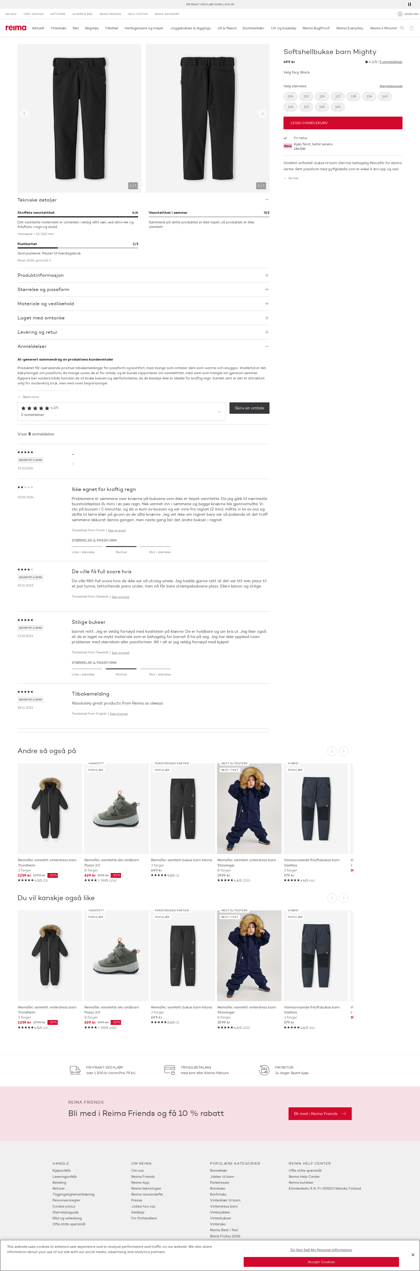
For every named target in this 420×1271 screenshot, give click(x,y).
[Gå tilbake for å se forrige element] (24, 113)
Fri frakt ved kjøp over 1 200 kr (210, 4)
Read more (31, 397)
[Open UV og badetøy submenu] (297, 28)
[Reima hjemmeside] (16, 28)
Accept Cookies (321, 1262)
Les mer (300, 148)
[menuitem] (91, 1170)
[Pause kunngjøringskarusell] (409, 4)
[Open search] (402, 28)
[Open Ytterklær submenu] (67, 28)
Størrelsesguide (391, 86)
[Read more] (144, 387)
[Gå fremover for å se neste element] (262, 113)
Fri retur (300, 138)
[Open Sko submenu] (80, 28)
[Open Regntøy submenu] (100, 28)
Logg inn (411, 14)
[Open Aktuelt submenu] (45, 28)
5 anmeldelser (391, 62)
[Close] (413, 1255)
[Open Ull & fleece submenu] (237, 28)
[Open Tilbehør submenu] (120, 28)
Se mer (293, 178)
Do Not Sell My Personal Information (321, 1250)
